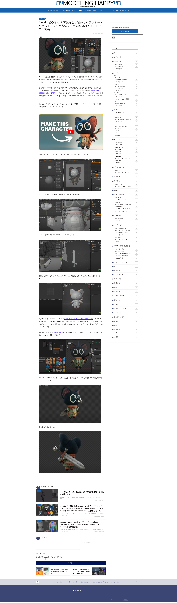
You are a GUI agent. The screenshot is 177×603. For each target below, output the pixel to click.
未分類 (125, 337)
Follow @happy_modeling (120, 27)
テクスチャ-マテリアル (126, 186)
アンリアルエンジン (126, 172)
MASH (126, 135)
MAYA (125, 110)
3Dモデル (126, 184)
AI (125, 53)
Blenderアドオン (69, 10)
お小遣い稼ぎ (126, 249)
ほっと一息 (125, 312)
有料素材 (125, 177)
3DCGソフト (125, 139)
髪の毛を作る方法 (126, 126)
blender (116, 73)
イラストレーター (126, 200)
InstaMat (126, 197)
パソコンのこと (125, 61)
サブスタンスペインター (126, 209)
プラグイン (126, 128)
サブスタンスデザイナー (126, 211)
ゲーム (126, 221)
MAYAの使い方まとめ (88, 10)
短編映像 (125, 283)
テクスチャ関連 (125, 194)
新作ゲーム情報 (125, 317)
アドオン (119, 91)
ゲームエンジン (125, 167)
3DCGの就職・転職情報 (125, 246)
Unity (126, 170)
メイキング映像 (125, 296)
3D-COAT (126, 154)
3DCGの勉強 (126, 251)
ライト (126, 77)
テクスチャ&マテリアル (126, 86)
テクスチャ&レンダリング (126, 119)
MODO (126, 151)
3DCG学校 (126, 258)
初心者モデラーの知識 (126, 230)
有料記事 (125, 270)
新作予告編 (126, 218)
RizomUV (126, 145)
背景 (126, 241)
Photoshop (126, 206)
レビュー (125, 329)
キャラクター (126, 235)
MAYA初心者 (126, 112)
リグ (126, 101)
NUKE (126, 163)
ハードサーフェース (126, 232)
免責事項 (78, 590)
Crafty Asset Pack (68, 96)
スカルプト (126, 105)
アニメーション (126, 94)
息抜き (125, 321)
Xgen (126, 133)
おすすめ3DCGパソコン (121, 10)
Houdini (126, 160)
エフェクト (126, 88)
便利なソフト (125, 291)
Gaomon (126, 333)
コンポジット (126, 96)
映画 (125, 325)
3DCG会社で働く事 (126, 255)
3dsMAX (126, 149)
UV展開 (126, 84)
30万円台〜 (126, 69)
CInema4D (126, 147)
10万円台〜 (126, 64)
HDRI (125, 190)
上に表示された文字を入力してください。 (50, 557)
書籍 (125, 287)
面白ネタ (125, 300)
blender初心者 (126, 103)
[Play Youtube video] (71, 132)
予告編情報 (125, 215)
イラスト (125, 304)
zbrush (126, 156)
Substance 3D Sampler (126, 204)
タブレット (125, 57)
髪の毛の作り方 (126, 228)
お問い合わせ (54, 10)
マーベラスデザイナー (126, 158)
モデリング (42, 18)
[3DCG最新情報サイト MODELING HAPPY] (88, 6)
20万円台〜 (126, 66)
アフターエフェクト (125, 262)
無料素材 (103, 10)
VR (125, 266)
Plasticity (126, 142)
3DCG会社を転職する (126, 253)
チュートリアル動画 (126, 99)
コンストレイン (126, 124)
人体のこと (126, 237)
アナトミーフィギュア (126, 239)
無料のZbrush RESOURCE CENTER (78, 319)
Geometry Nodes (126, 79)
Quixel (126, 202)
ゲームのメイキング (125, 308)
